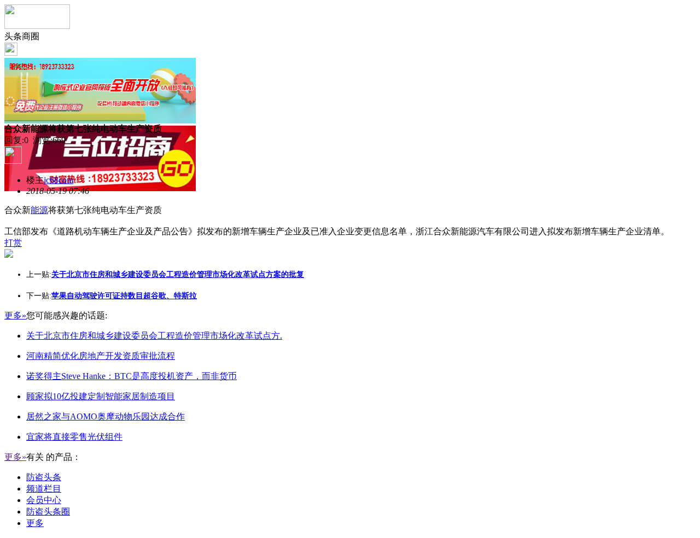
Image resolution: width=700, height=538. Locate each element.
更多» (15, 315)
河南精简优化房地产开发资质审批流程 (100, 355)
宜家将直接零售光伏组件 (74, 436)
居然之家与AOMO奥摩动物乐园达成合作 (105, 416)
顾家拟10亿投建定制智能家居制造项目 (100, 396)
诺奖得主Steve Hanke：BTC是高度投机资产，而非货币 (131, 376)
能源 (39, 210)
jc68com (58, 180)
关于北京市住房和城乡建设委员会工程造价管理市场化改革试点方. (154, 335)
